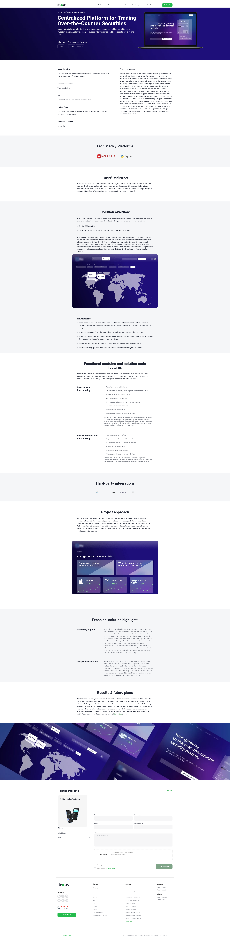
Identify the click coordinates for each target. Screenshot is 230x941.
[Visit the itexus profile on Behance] (63, 901)
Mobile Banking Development (133, 897)
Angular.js (79, 46)
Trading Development (131, 903)
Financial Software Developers (133, 915)
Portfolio (95, 906)
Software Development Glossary (101, 915)
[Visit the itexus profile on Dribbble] (66, 901)
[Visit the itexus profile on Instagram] (66, 897)
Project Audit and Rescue (132, 894)
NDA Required (100, 865)
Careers (95, 897)
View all (127, 921)
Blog (94, 900)
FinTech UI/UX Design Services (133, 918)
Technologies (96, 894)
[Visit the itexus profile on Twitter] (59, 901)
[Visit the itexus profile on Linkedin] (59, 897)
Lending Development (131, 906)
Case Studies (125, 5)
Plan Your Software (98, 912)
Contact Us (167, 5)
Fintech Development (131, 888)
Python (72, 46)
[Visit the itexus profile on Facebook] (63, 897)
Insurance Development (131, 909)
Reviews (95, 909)
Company (95, 888)
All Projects (168, 791)
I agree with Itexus (106, 868)
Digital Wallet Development (132, 900)
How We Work (96, 891)
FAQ (94, 903)
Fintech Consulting (130, 891)
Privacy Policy (111, 868)
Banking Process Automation (133, 912)
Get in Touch (67, 915)
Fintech (61, 46)
